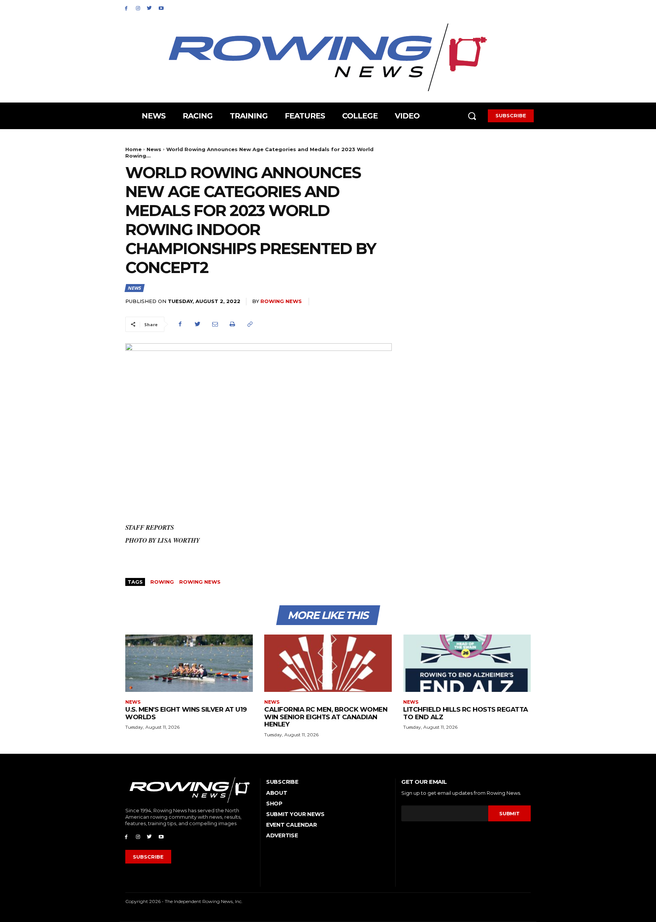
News (154, 149)
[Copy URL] (249, 324)
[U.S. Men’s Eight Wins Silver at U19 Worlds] (189, 663)
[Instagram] (138, 8)
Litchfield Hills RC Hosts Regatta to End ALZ (465, 713)
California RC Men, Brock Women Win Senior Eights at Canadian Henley (325, 717)
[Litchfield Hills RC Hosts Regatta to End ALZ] (467, 663)
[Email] (214, 324)
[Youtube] (161, 8)
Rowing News (281, 301)
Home (133, 149)
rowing (162, 582)
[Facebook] (126, 8)
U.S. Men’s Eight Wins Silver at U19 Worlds (186, 713)
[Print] (232, 324)
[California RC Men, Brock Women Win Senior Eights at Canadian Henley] (328, 663)
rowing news (200, 582)
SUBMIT (509, 813)
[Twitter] (150, 8)
